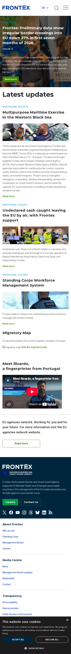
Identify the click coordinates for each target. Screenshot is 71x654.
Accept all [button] (18, 639)
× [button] (67, 620)
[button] (35, 648)
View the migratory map (34, 347)
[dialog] (35, 635)
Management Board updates (17, 572)
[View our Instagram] (24, 513)
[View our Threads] (31, 513)
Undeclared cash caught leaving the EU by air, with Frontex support (34, 215)
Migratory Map (16, 333)
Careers (6, 548)
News (5, 566)
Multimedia (8, 578)
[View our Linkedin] (44, 513)
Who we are (8, 530)
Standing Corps (10, 536)
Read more (11, 79)
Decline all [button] (52, 639)
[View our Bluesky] (37, 513)
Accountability (9, 602)
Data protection (10, 608)
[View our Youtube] (18, 513)
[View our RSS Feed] (51, 513)
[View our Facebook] (11, 513)
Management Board (12, 542)
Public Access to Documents (17, 614)
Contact (6, 584)
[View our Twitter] (4, 513)
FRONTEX (16, 8)
